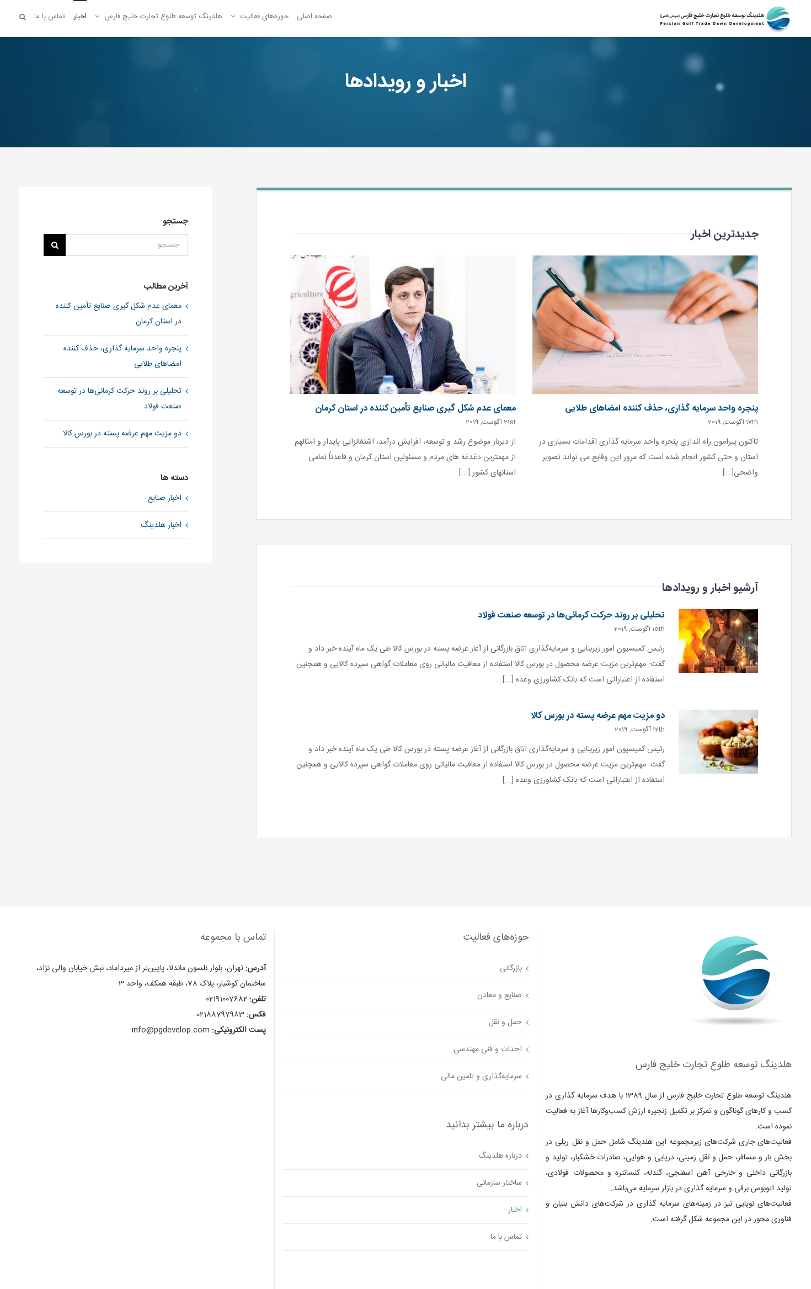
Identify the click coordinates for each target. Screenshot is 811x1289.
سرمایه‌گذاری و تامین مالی (481, 1076)
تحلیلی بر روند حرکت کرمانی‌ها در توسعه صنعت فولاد (571, 615)
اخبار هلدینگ (161, 525)
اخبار (515, 1210)
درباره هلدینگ (500, 1156)
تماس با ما (506, 1237)
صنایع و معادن (499, 995)
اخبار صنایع (165, 498)
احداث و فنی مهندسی (487, 1049)
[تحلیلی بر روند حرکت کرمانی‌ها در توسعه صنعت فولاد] (718, 641)
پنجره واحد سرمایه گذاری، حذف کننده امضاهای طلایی (661, 408)
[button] (22, 16)
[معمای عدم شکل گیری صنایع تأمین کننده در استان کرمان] (403, 324)
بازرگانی (511, 968)
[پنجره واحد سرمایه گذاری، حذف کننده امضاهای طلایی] (645, 324)
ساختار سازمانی (499, 1183)
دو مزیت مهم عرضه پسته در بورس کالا (598, 716)
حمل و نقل (505, 1022)
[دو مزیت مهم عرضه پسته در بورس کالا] (718, 742)
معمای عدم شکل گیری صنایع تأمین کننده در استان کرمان (415, 408)
